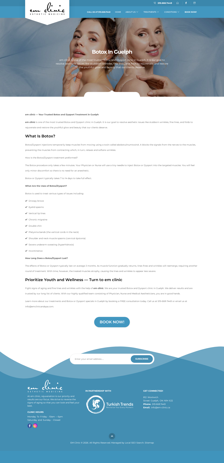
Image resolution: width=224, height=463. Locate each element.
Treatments (150, 12)
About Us (130, 12)
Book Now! (112, 322)
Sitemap (149, 442)
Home (118, 12)
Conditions (170, 12)
